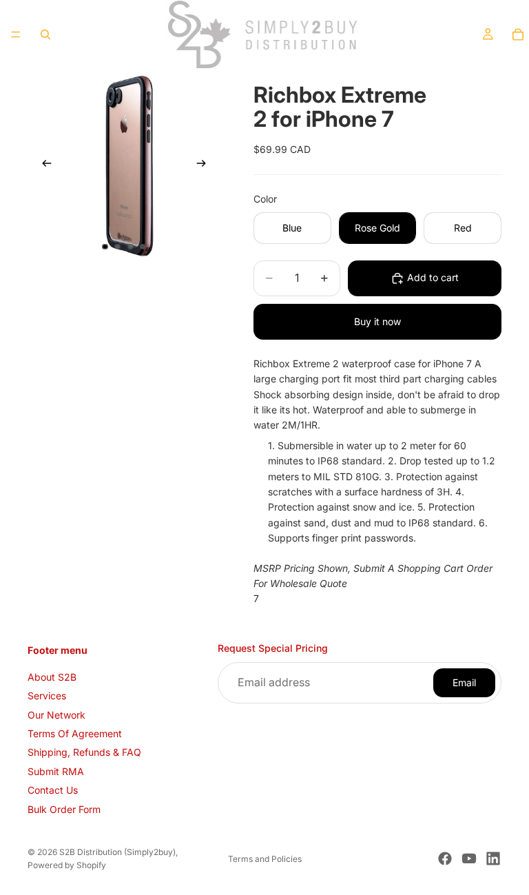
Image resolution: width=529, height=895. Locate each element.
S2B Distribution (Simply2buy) (117, 852)
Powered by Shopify (67, 865)
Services (47, 695)
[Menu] (16, 34)
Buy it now (377, 321)
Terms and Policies (265, 859)
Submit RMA (56, 771)
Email (464, 682)
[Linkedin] (493, 858)
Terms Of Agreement (75, 733)
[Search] (45, 34)
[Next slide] (205, 165)
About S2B (52, 677)
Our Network (56, 715)
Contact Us (53, 790)
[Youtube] (469, 858)
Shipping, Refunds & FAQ (84, 752)
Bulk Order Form (64, 809)
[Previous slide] (43, 165)
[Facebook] (445, 858)
